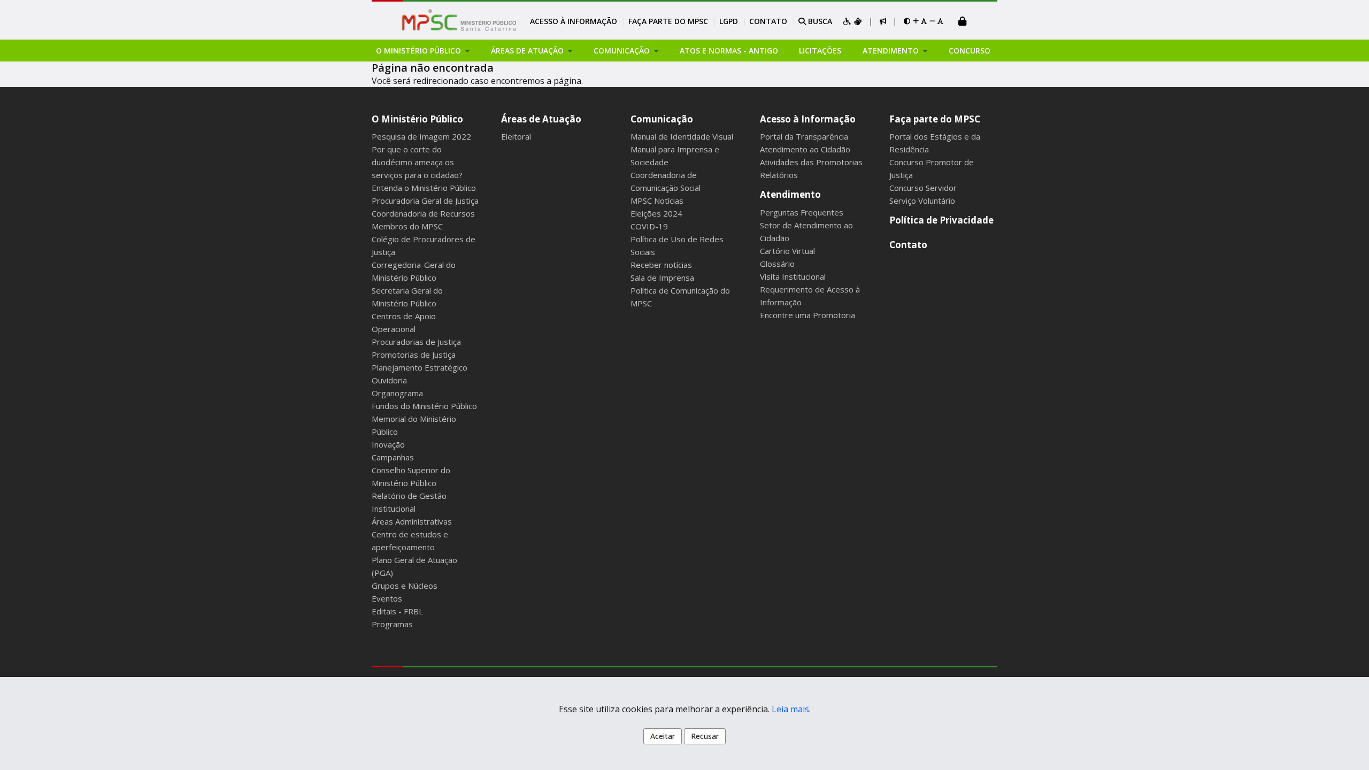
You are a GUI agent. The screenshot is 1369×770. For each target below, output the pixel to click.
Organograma (397, 393)
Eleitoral (516, 136)
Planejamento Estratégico (419, 367)
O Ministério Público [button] (419, 50)
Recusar (705, 736)
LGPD (728, 21)
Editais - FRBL (397, 611)
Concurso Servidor (923, 187)
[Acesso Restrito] (962, 22)
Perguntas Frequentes (801, 212)
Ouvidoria (389, 380)
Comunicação (661, 119)
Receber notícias (661, 264)
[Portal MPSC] (464, 21)
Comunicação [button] (623, 50)
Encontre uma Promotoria (807, 315)
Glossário (777, 263)
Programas (392, 624)
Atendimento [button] (892, 50)
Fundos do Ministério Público (424, 406)
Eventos (387, 598)
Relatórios (779, 175)
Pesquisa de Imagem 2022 (421, 136)
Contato (768, 21)
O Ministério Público (417, 119)
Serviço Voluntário (922, 200)
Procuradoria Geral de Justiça (425, 200)
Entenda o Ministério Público (424, 187)
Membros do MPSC (407, 226)
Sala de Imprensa (662, 277)
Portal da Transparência (804, 136)
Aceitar (662, 736)
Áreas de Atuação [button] (528, 50)
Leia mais (790, 709)
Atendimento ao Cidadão (805, 149)
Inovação (388, 444)
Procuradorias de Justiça (416, 341)
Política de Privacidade (941, 220)
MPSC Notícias (656, 200)
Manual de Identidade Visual (681, 136)
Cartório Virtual (787, 250)
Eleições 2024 (656, 213)
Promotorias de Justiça (414, 354)
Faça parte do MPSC (668, 21)
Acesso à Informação (573, 21)
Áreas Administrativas (412, 521)
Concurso (969, 50)
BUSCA (819, 21)
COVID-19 (649, 226)
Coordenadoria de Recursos (423, 213)
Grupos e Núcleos (404, 585)
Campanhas (393, 457)
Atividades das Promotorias (811, 162)
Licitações (820, 50)
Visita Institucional (793, 276)
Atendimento (790, 194)
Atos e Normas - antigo (729, 50)
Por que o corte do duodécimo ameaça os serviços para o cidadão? (417, 162)
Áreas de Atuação (541, 119)
